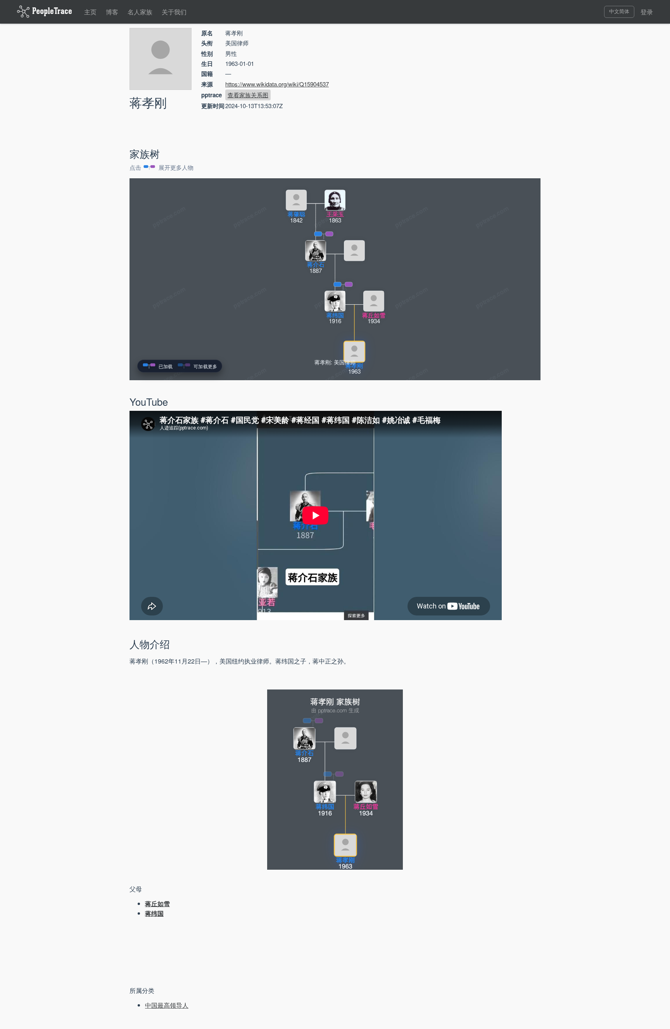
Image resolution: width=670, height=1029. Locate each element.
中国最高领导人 (166, 1005)
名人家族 (140, 11)
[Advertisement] (474, 83)
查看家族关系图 (248, 95)
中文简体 (619, 11)
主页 (90, 11)
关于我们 (174, 11)
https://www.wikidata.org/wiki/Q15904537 (277, 84)
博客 (112, 11)
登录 (647, 11)
